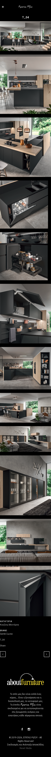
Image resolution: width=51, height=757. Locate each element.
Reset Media (26, 748)
